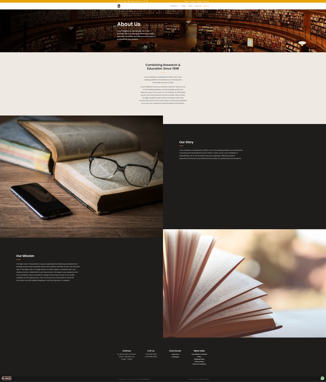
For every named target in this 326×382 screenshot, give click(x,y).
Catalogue (175, 356)
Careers (190, 6)
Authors (183, 6)
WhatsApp (199, 1)
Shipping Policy (199, 359)
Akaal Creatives (204, 379)
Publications (174, 6)
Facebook (186, 1)
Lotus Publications (144, 379)
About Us (206, 6)
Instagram (192, 1)
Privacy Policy (199, 362)
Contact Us (198, 6)
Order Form (175, 354)
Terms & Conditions (199, 364)
